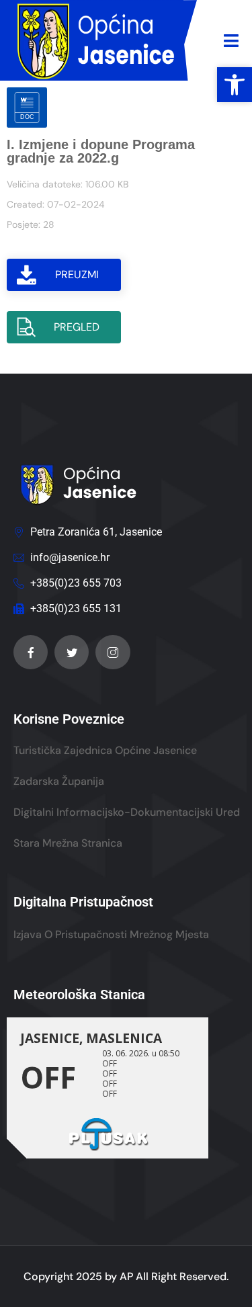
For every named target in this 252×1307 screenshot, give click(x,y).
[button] (234, 84)
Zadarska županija (58, 781)
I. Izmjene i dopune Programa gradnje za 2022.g (101, 151)
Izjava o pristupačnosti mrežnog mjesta (111, 934)
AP (126, 1276)
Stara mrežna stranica (67, 843)
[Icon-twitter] (71, 652)
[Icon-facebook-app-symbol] (30, 652)
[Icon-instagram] (112, 652)
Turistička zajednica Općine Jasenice (105, 750)
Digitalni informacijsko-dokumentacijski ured (126, 812)
